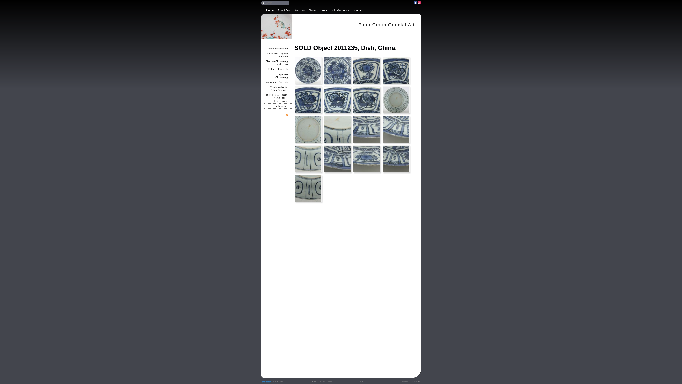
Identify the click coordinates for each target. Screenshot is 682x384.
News (312, 10)
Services (299, 10)
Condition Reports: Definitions (277, 55)
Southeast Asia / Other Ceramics (279, 89)
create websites (277, 381)
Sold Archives (340, 10)
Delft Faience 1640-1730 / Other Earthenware (277, 98)
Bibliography (281, 106)
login (361, 381)
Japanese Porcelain (277, 82)
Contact (357, 10)
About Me (283, 10)
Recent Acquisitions (277, 48)
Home (270, 10)
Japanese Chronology (281, 76)
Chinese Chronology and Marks (277, 63)
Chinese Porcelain (278, 69)
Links (323, 10)
